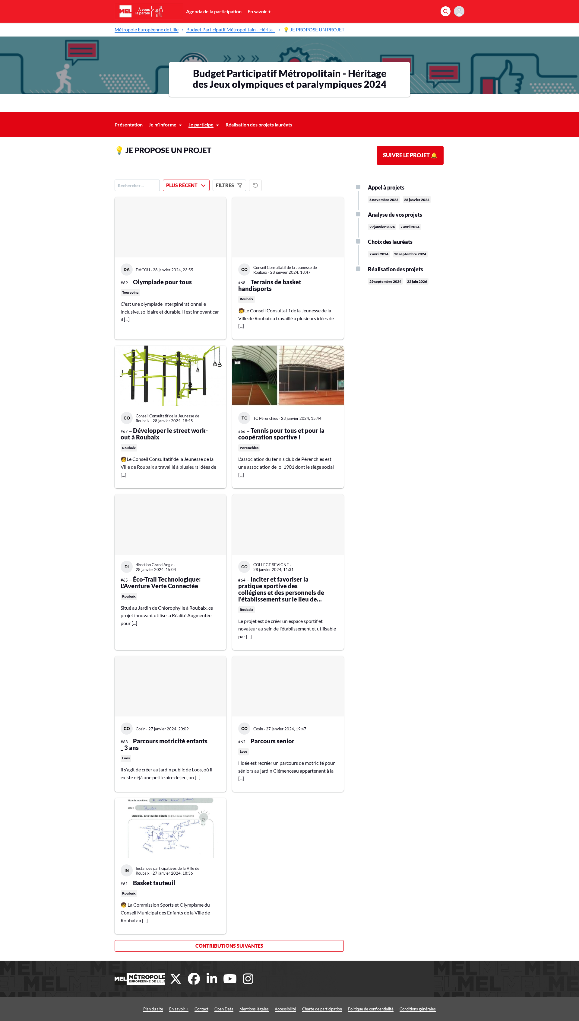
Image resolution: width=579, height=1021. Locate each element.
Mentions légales (254, 1009)
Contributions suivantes (229, 946)
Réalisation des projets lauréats (259, 124)
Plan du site (153, 1009)
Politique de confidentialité (371, 1009)
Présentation (129, 124)
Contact (201, 1009)
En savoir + (259, 11)
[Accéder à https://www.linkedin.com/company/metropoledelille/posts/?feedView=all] (212, 979)
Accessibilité (285, 1009)
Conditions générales (418, 1009)
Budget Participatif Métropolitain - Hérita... (230, 29)
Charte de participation (322, 1009)
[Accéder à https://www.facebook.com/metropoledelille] (193, 979)
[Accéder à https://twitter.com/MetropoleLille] (175, 979)
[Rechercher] (445, 11)
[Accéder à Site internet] (140, 979)
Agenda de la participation (214, 11)
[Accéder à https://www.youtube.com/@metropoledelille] (230, 979)
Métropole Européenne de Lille (147, 29)
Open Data (223, 1009)
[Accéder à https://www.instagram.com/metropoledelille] (248, 979)
